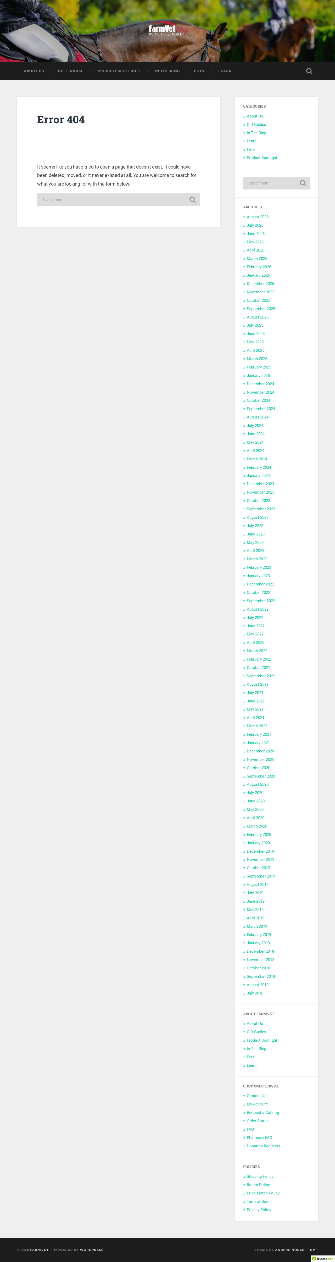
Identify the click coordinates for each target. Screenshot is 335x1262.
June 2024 (256, 434)
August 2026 (258, 217)
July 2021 (255, 692)
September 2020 (261, 776)
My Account (257, 1104)
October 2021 (258, 667)
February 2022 (259, 659)
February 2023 (259, 567)
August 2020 (258, 784)
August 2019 (258, 884)
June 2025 (256, 333)
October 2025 (258, 300)
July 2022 (255, 617)
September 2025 (261, 308)
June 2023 (256, 534)
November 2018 (260, 959)
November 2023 (260, 492)
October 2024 (258, 400)
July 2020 (255, 792)
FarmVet (39, 1250)
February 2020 (259, 834)
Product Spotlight (119, 71)
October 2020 (258, 768)
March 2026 (257, 258)
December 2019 (260, 851)
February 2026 (259, 267)
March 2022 (257, 651)
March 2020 (257, 826)
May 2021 (255, 709)
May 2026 (255, 242)
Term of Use (257, 1201)
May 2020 (255, 809)
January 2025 (258, 375)
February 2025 (259, 367)
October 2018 (258, 968)
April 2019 (255, 918)
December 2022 (260, 584)
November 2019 (260, 859)
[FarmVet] (167, 31)
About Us (34, 71)
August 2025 (258, 317)
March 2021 (257, 726)
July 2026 (255, 225)
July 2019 (255, 893)
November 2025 (260, 292)
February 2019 (259, 934)
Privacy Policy (259, 1210)
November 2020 (260, 759)
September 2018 (261, 976)
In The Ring (167, 71)
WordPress (92, 1250)
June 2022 (256, 626)
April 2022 (255, 642)
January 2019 (258, 943)
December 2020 (260, 751)
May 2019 (255, 909)
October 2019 (258, 867)
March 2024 (257, 459)
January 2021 (258, 742)
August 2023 (258, 517)
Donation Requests (263, 1146)
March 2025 (257, 358)
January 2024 (258, 475)
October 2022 (258, 592)
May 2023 (255, 542)
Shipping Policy (260, 1176)
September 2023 (261, 509)
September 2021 (261, 676)
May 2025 (255, 342)
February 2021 (259, 734)
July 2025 (255, 325)
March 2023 (257, 559)
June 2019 (256, 901)
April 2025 (255, 350)
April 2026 (255, 250)
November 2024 (260, 392)
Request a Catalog (263, 1112)
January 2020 (258, 843)
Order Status (258, 1121)
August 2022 (258, 609)
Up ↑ (314, 1250)
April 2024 (255, 450)
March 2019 (257, 926)
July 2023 (255, 525)
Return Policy (258, 1184)
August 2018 (258, 984)
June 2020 (256, 801)
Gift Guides (70, 71)
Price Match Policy (263, 1193)
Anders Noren (290, 1250)
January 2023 (258, 575)
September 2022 (261, 601)
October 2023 (258, 500)
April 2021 (255, 717)
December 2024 (260, 384)
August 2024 (258, 417)
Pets (199, 71)
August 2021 (258, 684)
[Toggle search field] (309, 71)
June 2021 (256, 701)
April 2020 (255, 818)
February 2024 (259, 467)
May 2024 (255, 442)
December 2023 (260, 484)
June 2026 (256, 233)
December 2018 (260, 951)
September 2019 (261, 876)
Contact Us (256, 1095)
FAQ (250, 1129)
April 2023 (255, 550)
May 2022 (255, 634)
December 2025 (260, 283)
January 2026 (258, 275)
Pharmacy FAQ (259, 1137)
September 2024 (261, 408)
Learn (225, 71)
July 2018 (255, 993)
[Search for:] (118, 199)
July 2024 (255, 425)
